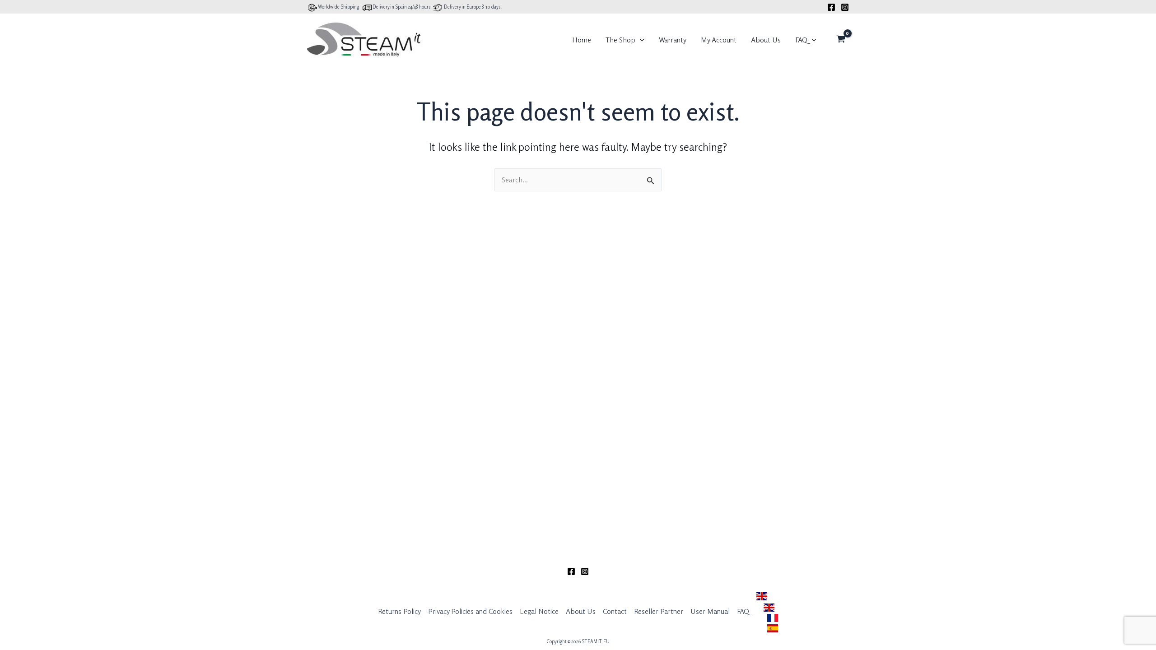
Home (581, 39)
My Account (718, 39)
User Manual (710, 611)
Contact (615, 611)
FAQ (801, 39)
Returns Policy (399, 611)
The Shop (620, 39)
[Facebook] (831, 7)
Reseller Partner (658, 611)
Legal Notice (539, 611)
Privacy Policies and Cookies (470, 611)
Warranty (672, 39)
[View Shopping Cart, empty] (840, 39)
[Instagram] (845, 7)
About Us (766, 39)
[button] (639, 39)
